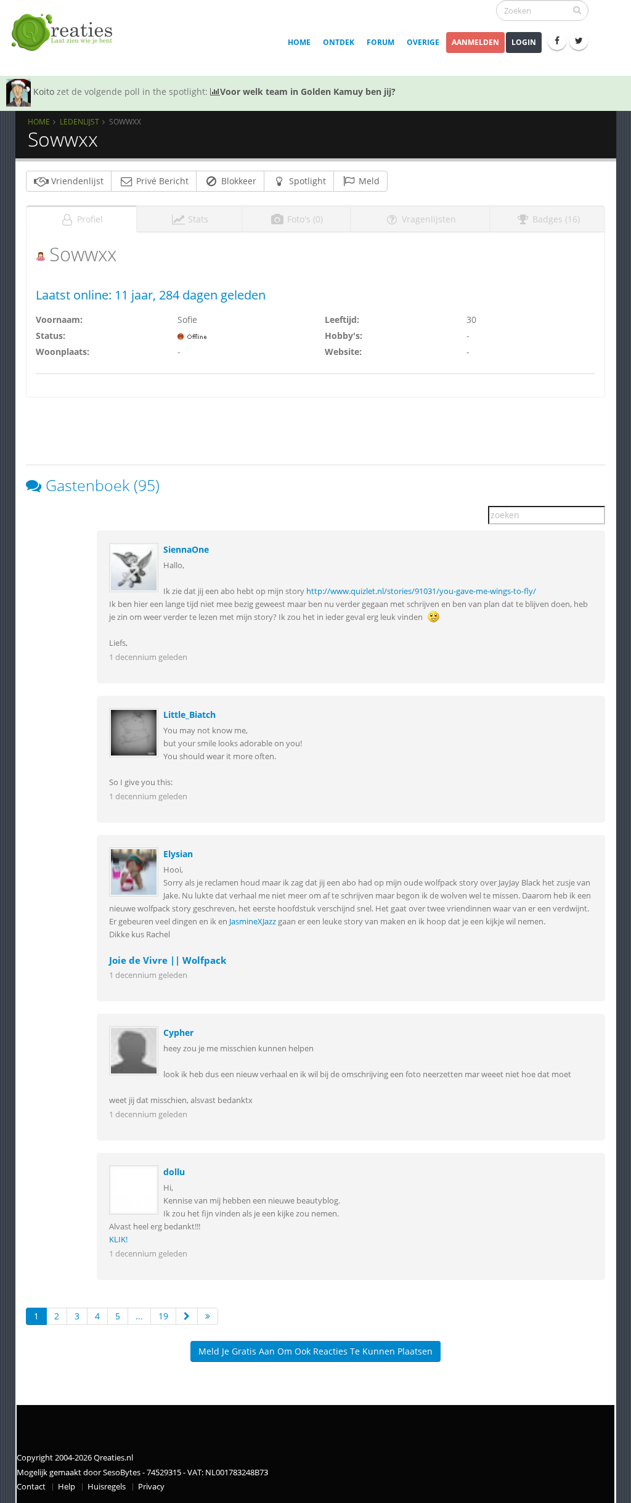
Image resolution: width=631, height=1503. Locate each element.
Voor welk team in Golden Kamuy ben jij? (308, 91)
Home (299, 42)
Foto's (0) (304, 219)
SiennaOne (186, 549)
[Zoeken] (577, 10)
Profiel (89, 219)
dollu (174, 1172)
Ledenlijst (79, 121)
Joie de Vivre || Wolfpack (167, 960)
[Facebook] (557, 40)
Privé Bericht (161, 181)
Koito (43, 91)
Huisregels (107, 1486)
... (139, 1316)
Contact (31, 1486)
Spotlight (306, 181)
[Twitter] (578, 40)
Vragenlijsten (427, 219)
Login (523, 42)
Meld (368, 181)
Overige (423, 42)
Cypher (178, 1032)
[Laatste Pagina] (207, 1316)
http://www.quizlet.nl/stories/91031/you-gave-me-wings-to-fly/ (421, 591)
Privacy (151, 1486)
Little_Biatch (189, 714)
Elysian (178, 854)
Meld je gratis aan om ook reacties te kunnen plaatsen (315, 1351)
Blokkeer (237, 181)
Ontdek (338, 42)
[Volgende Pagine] (187, 1316)
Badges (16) (555, 219)
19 (163, 1316)
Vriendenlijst (76, 181)
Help (66, 1486)
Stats (196, 219)
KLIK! (118, 1239)
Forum (380, 42)
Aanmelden (475, 42)
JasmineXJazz (252, 921)
